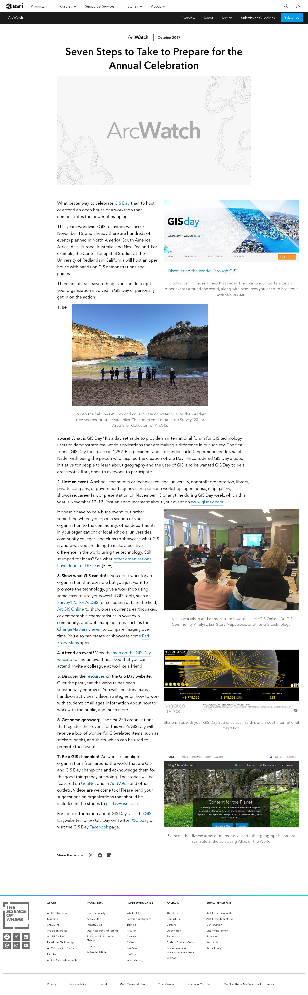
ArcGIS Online (70, 609)
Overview (188, 18)
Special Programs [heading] (218, 903)
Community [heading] (95, 903)
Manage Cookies (199, 984)
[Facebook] (7, 937)
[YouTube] (26, 945)
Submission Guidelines (258, 18)
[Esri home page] (15, 6)
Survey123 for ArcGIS (77, 602)
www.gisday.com (207, 502)
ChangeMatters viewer (79, 629)
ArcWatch (15, 18)
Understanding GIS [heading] (140, 903)
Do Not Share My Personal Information (250, 984)
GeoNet (88, 783)
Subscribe (292, 18)
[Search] (285, 6)
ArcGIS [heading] (51, 903)
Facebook (99, 827)
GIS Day (122, 203)
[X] (16, 937)
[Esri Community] (7, 945)
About (208, 18)
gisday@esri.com (122, 803)
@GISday (140, 820)
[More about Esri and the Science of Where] (16, 916)
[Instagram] (16, 945)
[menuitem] (63, 913)
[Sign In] (298, 6)
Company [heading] (173, 903)
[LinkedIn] (26, 937)
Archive (227, 18)
